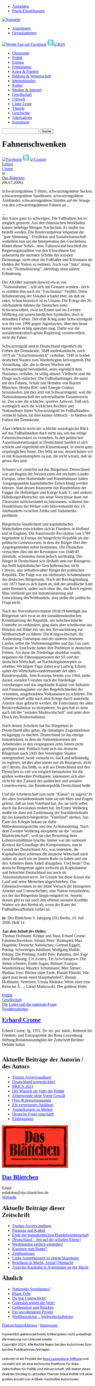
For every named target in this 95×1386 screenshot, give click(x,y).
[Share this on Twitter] (26, 159)
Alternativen (22, 117)
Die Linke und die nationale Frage (29, 1004)
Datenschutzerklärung (19, 1325)
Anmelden (20, 6)
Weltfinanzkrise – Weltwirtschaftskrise (42, 1316)
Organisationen (24, 33)
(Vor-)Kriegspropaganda (31, 1100)
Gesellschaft (22, 94)
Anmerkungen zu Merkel (32, 1109)
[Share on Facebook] (12, 159)
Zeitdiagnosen (23, 1253)
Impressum (49, 1325)
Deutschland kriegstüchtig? (33, 1082)
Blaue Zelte (21, 1293)
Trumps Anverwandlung (31, 1077)
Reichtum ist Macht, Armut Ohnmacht (42, 1262)
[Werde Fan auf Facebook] (24, 44)
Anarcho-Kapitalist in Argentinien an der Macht (50, 1267)
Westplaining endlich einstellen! (37, 1244)
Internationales (23, 81)
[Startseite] (11, 19)
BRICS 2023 (22, 1086)
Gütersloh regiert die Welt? (33, 1303)
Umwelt (18, 99)
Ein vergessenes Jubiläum (32, 1105)
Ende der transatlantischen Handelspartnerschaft (50, 1235)
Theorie (18, 108)
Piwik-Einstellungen (28, 11)
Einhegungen (22, 1118)
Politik (17, 57)
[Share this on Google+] (38, 159)
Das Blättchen (13, 178)
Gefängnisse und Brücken (33, 1307)
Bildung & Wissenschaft (31, 76)
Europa (18, 62)
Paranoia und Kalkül (28, 1230)
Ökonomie (20, 53)
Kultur (17, 85)
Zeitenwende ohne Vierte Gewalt (38, 1095)
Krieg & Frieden (25, 71)
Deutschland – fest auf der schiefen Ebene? (46, 1239)
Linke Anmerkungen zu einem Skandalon (45, 1258)
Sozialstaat (20, 122)
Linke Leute (22, 104)
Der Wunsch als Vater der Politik (38, 1091)
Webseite (9, 1197)
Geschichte (21, 113)
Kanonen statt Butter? (29, 1249)
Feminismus (21, 67)
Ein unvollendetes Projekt (32, 1312)
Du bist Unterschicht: (29, 1298)
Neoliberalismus (15, 1009)
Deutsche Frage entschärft (33, 1114)
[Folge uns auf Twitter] (50, 44)
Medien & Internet (27, 90)
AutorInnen (21, 28)
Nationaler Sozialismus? (31, 1289)
